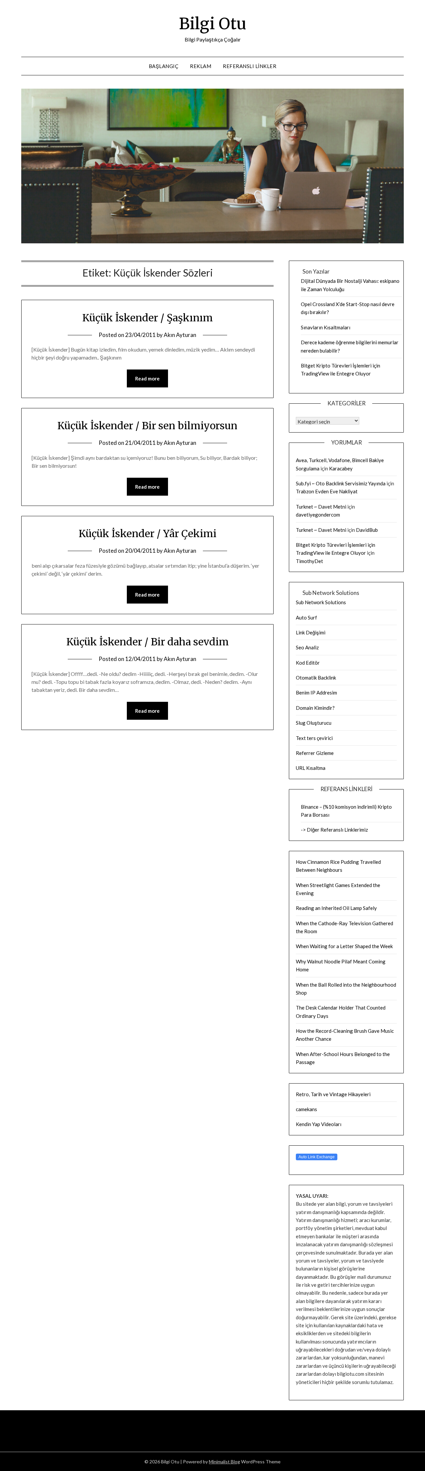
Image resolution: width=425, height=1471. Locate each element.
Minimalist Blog (224, 1461)
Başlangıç (164, 66)
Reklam (200, 66)
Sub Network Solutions (321, 602)
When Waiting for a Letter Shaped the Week (344, 946)
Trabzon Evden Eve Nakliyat (327, 491)
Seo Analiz (307, 647)
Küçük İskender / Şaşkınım (147, 317)
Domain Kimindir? (315, 708)
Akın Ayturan (180, 334)
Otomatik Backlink (316, 678)
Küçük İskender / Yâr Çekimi (147, 533)
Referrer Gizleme (315, 753)
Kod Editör (308, 663)
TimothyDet (309, 561)
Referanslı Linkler (249, 66)
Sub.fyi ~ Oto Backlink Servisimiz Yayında (340, 483)
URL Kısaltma (310, 768)
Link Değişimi (310, 632)
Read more (147, 378)
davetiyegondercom (318, 515)
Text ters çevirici (314, 738)
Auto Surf (306, 617)
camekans (306, 1109)
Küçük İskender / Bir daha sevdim (147, 641)
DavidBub (367, 530)
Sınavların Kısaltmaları (325, 327)
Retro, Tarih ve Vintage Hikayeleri (333, 1094)
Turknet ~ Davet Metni (321, 507)
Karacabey (341, 468)
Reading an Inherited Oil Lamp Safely (336, 908)
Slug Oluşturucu (313, 723)
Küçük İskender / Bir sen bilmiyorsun (147, 425)
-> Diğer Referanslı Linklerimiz (334, 830)
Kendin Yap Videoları (318, 1124)
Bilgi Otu (212, 24)
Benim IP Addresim (316, 692)
